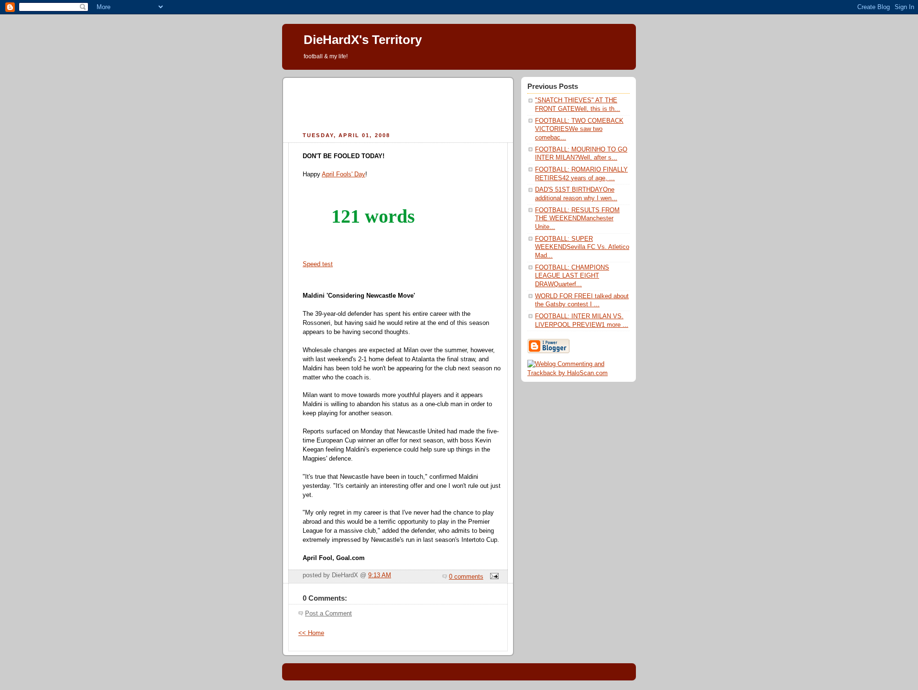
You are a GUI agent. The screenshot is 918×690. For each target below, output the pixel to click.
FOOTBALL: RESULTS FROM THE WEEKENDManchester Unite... (577, 218)
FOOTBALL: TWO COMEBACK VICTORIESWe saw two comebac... (579, 129)
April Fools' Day (343, 174)
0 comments (466, 576)
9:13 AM (379, 575)
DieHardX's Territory (363, 39)
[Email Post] (493, 576)
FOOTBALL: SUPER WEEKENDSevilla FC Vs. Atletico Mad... (582, 247)
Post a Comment (328, 613)
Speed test (318, 264)
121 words (373, 216)
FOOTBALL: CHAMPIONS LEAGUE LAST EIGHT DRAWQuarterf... (572, 276)
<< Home (311, 633)
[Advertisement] (398, 103)
